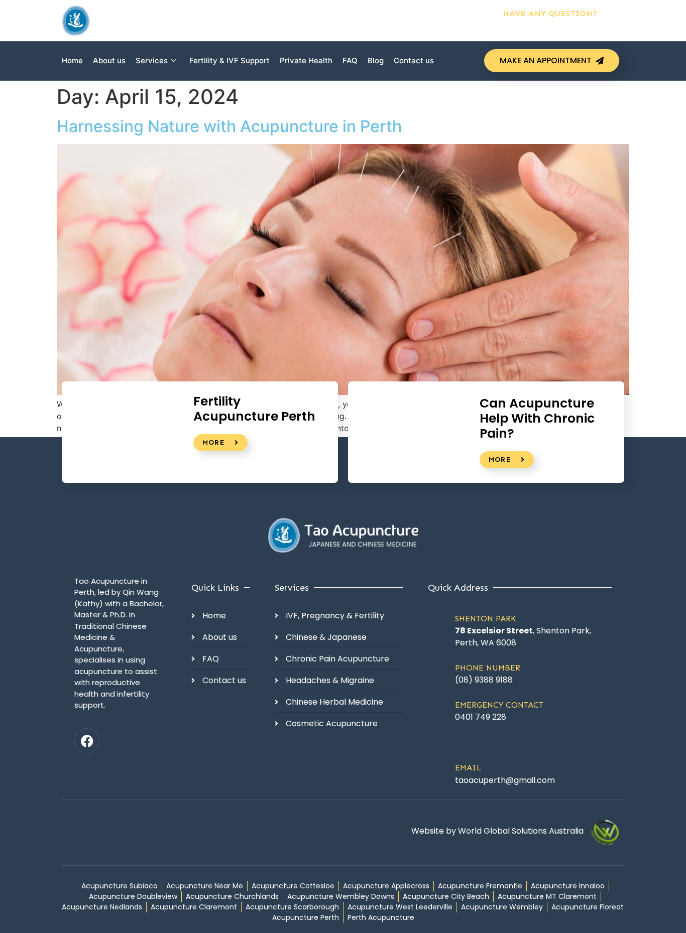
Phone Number (487, 668)
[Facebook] (86, 740)
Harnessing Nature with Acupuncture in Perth (229, 126)
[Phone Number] (437, 673)
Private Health (306, 60)
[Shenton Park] (437, 629)
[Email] (437, 772)
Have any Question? (550, 13)
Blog (376, 60)
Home (72, 60)
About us (109, 60)
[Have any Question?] (614, 20)
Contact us (414, 60)
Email (468, 767)
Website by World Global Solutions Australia (497, 831)
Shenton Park (485, 618)
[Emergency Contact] (437, 710)
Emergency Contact (499, 705)
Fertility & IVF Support (229, 60)
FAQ (350, 60)
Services (152, 60)
